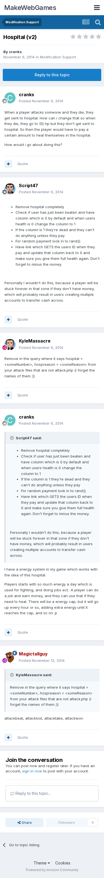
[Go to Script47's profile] (10, 188)
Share (26, 822)
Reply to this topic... (32, 793)
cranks (15, 51)
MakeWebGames (30, 8)
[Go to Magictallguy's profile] (10, 657)
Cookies (62, 863)
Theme (41, 863)
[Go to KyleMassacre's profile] (10, 344)
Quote (22, 163)
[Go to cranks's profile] (10, 97)
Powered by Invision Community (52, 870)
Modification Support (58, 57)
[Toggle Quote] (12, 438)
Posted (41, 101)
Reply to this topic (52, 74)
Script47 (28, 185)
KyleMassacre (34, 341)
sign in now (32, 771)
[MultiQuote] (8, 164)
